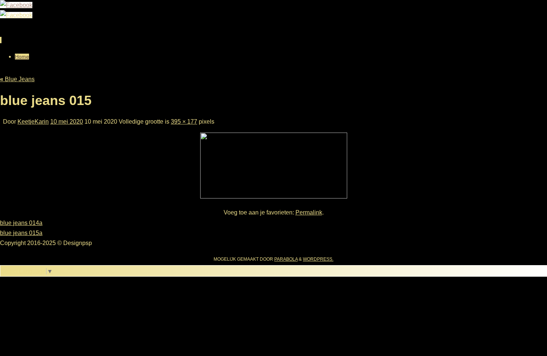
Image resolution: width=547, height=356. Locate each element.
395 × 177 (184, 121)
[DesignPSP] (16, 5)
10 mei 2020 (66, 121)
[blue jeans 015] (273, 196)
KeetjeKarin (33, 121)
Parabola (286, 259)
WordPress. (318, 259)
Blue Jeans (17, 79)
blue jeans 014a (21, 223)
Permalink (308, 212)
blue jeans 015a (21, 233)
